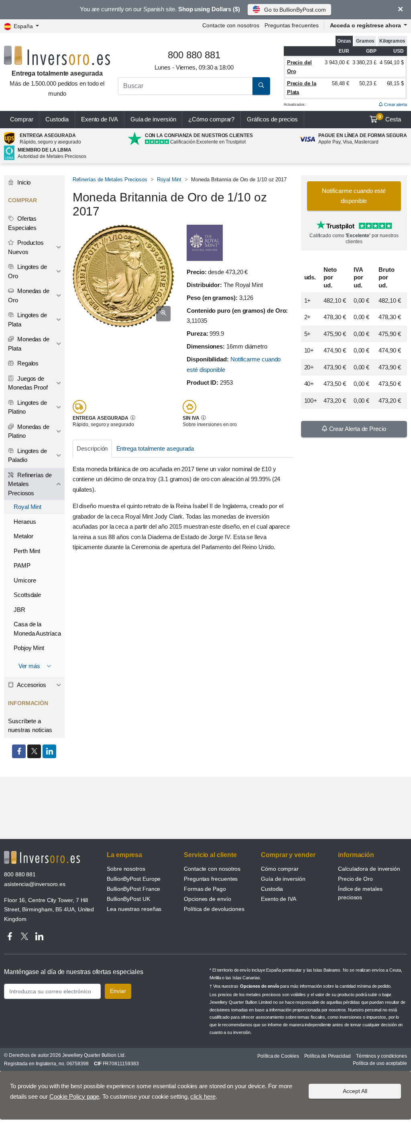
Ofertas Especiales (22, 223)
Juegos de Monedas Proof (28, 383)
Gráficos (272, 119)
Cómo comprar (280, 869)
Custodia (56, 119)
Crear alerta (395, 104)
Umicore (25, 580)
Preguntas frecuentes (291, 25)
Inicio (23, 182)
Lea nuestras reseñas (134, 909)
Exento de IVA (99, 119)
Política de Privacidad (327, 1056)
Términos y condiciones (381, 1056)
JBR (19, 609)
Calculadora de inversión (369, 869)
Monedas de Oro (28, 295)
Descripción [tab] (92, 448)
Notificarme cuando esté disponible (354, 196)
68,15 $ (395, 83)
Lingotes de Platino (27, 407)
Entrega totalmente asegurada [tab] (155, 448)
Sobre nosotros (126, 869)
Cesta (389, 118)
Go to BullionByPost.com (295, 9)
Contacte (230, 25)
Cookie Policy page (74, 1096)
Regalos (27, 363)
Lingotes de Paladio (27, 455)
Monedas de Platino (28, 431)
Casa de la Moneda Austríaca (37, 629)
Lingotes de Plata (27, 320)
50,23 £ (367, 83)
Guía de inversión (153, 119)
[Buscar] (261, 86)
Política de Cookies (278, 1056)
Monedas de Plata (28, 344)
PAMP (22, 565)
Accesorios (31, 684)
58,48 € (340, 83)
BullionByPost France (133, 889)
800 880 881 (20, 874)
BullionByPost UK (128, 899)
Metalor (23, 536)
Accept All (355, 1091)
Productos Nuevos (26, 247)
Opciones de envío (207, 899)
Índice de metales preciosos (360, 893)
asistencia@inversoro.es (34, 884)
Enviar (118, 991)
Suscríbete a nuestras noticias (30, 726)
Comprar (21, 119)
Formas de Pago (205, 889)
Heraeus (25, 521)
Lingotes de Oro (27, 271)
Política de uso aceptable (380, 1063)
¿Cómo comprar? (211, 119)
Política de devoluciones (214, 909)
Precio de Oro (355, 879)
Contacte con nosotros (212, 869)
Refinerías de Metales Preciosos (110, 179)
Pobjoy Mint (29, 647)
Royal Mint (169, 179)
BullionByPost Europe (134, 879)
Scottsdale (27, 594)
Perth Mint (27, 551)
